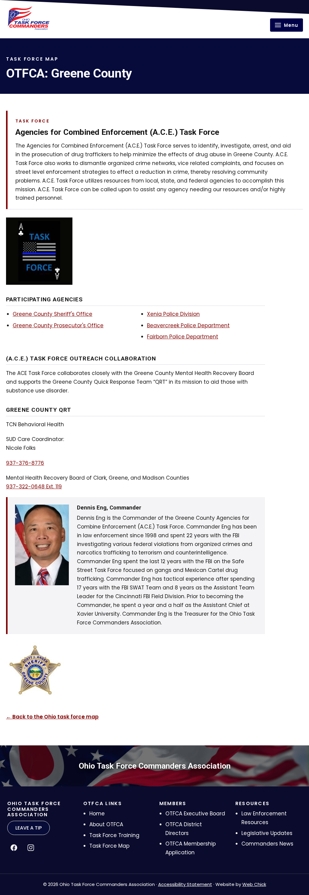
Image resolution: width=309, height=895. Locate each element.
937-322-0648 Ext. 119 (34, 486)
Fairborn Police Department (182, 336)
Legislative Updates (266, 833)
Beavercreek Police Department (188, 325)
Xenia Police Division (173, 314)
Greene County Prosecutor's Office (58, 325)
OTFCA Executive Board (195, 813)
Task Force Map (109, 845)
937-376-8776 (25, 463)
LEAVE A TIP (28, 827)
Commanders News (267, 843)
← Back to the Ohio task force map (52, 716)
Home (97, 813)
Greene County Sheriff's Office (52, 314)
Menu (291, 25)
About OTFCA (106, 824)
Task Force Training (114, 835)
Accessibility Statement (185, 884)
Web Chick (254, 884)
